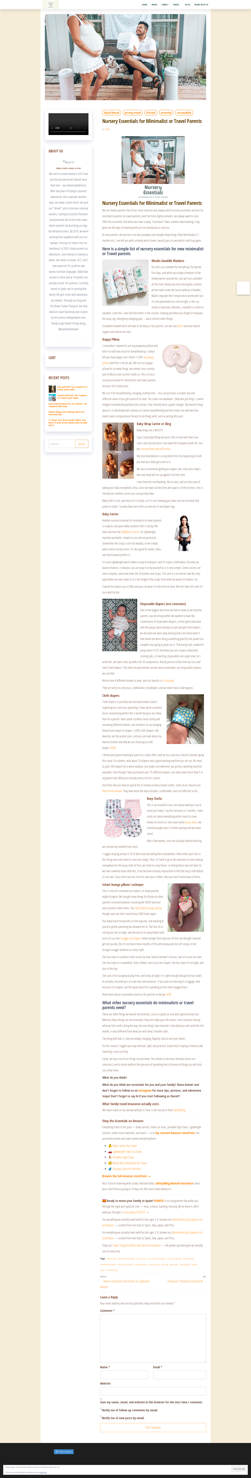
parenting (166, 112)
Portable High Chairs (123, 1157)
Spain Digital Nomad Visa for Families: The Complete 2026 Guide (68, 405)
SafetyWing (179, 1110)
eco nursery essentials (174, 1258)
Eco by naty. (168, 680)
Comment (107, 1310)
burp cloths (191, 822)
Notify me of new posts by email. (123, 1418)
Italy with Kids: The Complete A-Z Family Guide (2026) (72, 388)
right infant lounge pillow (148, 908)
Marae (107, 129)
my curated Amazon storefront (175, 1133)
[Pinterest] (72, 338)
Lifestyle (150, 112)
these (180, 326)
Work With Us (201, 4)
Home (144, 4)
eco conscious (141, 1258)
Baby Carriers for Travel (125, 1145)
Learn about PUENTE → (136, 1212)
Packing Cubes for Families (127, 1168)
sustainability (184, 112)
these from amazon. (112, 791)
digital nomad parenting (126, 1258)
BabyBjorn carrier (130, 532)
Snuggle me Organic (130, 938)
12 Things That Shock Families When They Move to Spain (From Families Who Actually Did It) (68, 423)
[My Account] (243, 288)
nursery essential (153, 1264)
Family (165, 4)
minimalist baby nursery (108, 1264)
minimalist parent (141, 1264)
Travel (176, 4)
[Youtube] (78, 338)
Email (157, 1367)
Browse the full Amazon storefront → (126, 1176)
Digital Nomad (111, 112)
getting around (133, 112)
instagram (145, 1090)
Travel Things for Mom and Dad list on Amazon (136, 1245)
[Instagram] (65, 338)
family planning (188, 1258)
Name (105, 1367)
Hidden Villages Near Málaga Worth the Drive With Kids (66, 413)
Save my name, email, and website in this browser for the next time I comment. (151, 1402)
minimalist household (125, 1264)
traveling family (185, 1264)
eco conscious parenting (156, 1258)
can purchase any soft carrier (156, 448)
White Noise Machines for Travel (130, 1163)
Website (105, 1383)
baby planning (111, 1258)
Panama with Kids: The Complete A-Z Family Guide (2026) (72, 396)
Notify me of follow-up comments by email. (130, 1410)
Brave (154, 4)
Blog (187, 4)
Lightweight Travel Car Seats (127, 1151)
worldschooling (111, 1270)
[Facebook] (58, 338)
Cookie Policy (43, 1472)
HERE (113, 747)
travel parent (174, 1264)
